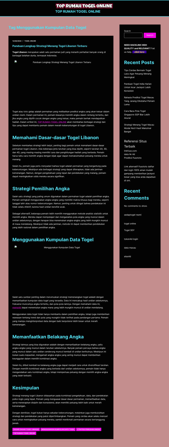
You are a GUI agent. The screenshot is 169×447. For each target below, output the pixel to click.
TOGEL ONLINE (30, 41)
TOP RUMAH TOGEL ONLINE (77, 11)
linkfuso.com (130, 150)
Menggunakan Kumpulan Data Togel (57, 429)
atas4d (127, 256)
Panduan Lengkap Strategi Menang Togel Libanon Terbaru (49, 46)
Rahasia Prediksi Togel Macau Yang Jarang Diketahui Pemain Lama (139, 101)
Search (127, 31)
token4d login (131, 239)
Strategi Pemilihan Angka (88, 429)
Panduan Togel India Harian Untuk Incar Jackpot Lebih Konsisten (137, 87)
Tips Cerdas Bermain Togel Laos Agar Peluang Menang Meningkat (137, 74)
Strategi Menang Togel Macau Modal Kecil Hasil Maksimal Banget (139, 128)
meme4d (16, 307)
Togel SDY (129, 230)
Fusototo (143, 166)
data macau (130, 247)
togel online (130, 223)
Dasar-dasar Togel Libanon (26, 429)
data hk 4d (129, 154)
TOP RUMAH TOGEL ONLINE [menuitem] (52, 122)
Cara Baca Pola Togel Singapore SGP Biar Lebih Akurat (137, 114)
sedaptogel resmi (132, 214)
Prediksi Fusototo (133, 157)
